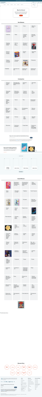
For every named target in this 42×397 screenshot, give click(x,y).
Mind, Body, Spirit (23, 367)
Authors (8, 4)
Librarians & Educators (30, 381)
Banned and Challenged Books (23, 384)
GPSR (35, 389)
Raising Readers (30, 389)
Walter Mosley (25, 168)
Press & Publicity (23, 390)
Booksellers (29, 390)
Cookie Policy (36, 381)
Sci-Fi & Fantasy (18, 373)
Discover (12, 4)
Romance (12, 372)
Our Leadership (22, 380)
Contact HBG (29, 386)
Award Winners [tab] (21, 178)
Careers (29, 385)
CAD (34, 5)
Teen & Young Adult (24, 373)
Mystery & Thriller (29, 367)
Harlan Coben (16, 168)
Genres (5, 4)
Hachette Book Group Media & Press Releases (23, 389)
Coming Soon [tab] (21, 79)
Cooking (12, 367)
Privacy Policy (36, 380)
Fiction (18, 367)
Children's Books (7, 367)
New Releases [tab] (21, 22)
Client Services (29, 380)
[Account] (38, 2)
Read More (21, 15)
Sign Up (31, 137)
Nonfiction (35, 367)
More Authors (20, 171)
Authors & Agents (30, 379)
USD (34, 4)
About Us (22, 4)
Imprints (18, 4)
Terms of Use (36, 379)
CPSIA (35, 388)
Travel (29, 372)
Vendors (29, 388)
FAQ (28, 387)
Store (15, 4)
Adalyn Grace (34, 168)
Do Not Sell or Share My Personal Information (37, 384)
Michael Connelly (7, 168)
